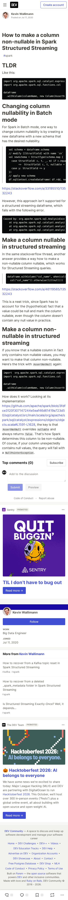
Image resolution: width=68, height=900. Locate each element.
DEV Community (14, 831)
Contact (48, 858)
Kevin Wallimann (22, 14)
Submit (15, 487)
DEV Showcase (21, 858)
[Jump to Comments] (24, 895)
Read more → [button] (14, 590)
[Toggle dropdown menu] (63, 509)
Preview (33, 487)
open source (38, 873)
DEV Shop (45, 863)
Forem (19, 873)
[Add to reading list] (39, 895)
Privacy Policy (36, 868)
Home (11, 843)
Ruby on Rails (34, 880)
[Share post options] (62, 895)
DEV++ (43, 843)
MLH (57, 863)
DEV (19, 877)
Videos (54, 843)
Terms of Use (55, 868)
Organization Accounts (45, 853)
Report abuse (46, 498)
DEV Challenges (27, 843)
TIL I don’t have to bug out (32, 582)
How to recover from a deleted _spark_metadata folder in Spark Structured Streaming (31, 688)
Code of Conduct (23, 498)
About (37, 858)
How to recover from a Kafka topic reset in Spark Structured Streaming (31, 667)
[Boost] (52, 895)
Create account (53, 5)
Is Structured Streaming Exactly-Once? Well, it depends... (33, 708)
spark (8, 55)
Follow (34, 621)
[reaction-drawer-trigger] (9, 895)
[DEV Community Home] (14, 4)
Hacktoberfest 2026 (16, 794)
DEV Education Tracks (26, 848)
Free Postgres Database (22, 863)
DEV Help (47, 848)
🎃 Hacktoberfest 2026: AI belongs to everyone (30, 773)
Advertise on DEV (18, 853)
